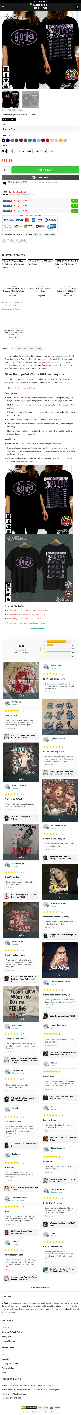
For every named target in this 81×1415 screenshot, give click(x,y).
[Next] (75, 50)
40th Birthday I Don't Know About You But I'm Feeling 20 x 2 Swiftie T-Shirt (24, 1060)
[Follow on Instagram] (37, 1)
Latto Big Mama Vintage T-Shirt (62, 1016)
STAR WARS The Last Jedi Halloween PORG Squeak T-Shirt (67, 291)
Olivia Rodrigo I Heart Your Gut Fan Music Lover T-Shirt (28, 610)
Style (4, 124)
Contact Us (6, 1359)
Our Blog (5, 1354)
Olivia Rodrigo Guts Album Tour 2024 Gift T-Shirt (26, 618)
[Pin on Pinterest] (21, 241)
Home (4, 110)
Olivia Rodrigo (50, 234)
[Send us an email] (41, 1)
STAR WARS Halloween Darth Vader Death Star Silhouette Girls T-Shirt (13, 332)
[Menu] (3, 7)
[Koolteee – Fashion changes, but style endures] (40, 7)
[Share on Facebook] (8, 241)
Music (20, 110)
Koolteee (65, 382)
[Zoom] (4, 86)
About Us (5, 1327)
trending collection (46, 362)
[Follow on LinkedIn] (46, 1)
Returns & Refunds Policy (12, 1332)
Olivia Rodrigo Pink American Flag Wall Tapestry (26, 614)
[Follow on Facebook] (34, 1)
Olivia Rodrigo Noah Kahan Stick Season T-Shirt (26, 623)
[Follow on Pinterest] (44, 1)
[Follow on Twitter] (39, 1)
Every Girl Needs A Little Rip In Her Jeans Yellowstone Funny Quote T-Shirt (14, 291)
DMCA (4, 1372)
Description (8, 349)
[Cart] (77, 7)
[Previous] (6, 50)
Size (3, 146)
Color (4, 135)
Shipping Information (10, 1363)
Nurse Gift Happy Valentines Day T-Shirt (40, 290)
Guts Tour (37, 234)
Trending (12, 110)
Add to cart (45, 170)
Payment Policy (8, 1368)
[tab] (8, 348)
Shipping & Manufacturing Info (29, 349)
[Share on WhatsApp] (4, 241)
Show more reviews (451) (40, 1287)
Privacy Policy (7, 1336)
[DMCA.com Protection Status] (29, 1407)
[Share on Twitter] (12, 241)
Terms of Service (8, 1341)
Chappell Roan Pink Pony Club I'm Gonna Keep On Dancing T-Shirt (23, 979)
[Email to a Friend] (17, 241)
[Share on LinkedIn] (25, 241)
